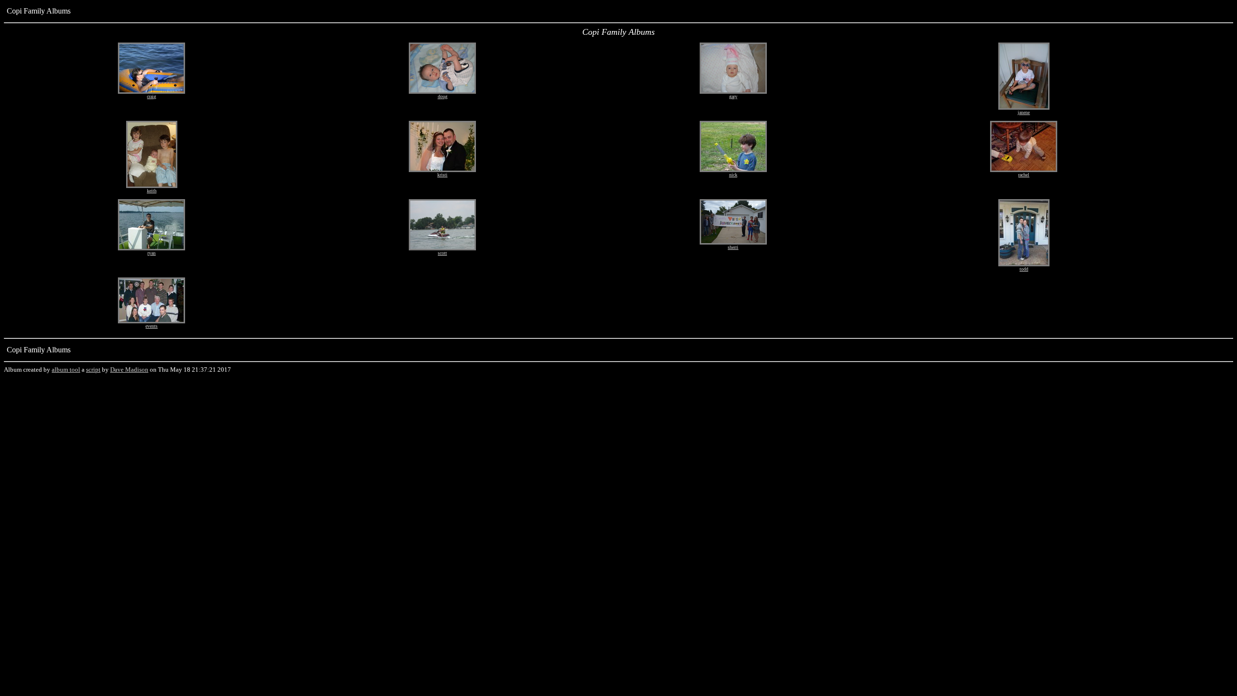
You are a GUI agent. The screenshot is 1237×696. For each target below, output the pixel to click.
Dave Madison (129, 369)
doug (442, 96)
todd (1024, 269)
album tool (66, 369)
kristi (442, 174)
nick (733, 174)
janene (1024, 112)
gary (733, 96)
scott (442, 253)
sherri (733, 247)
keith (152, 190)
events (151, 326)
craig (151, 96)
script (93, 369)
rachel (1023, 174)
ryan (151, 253)
